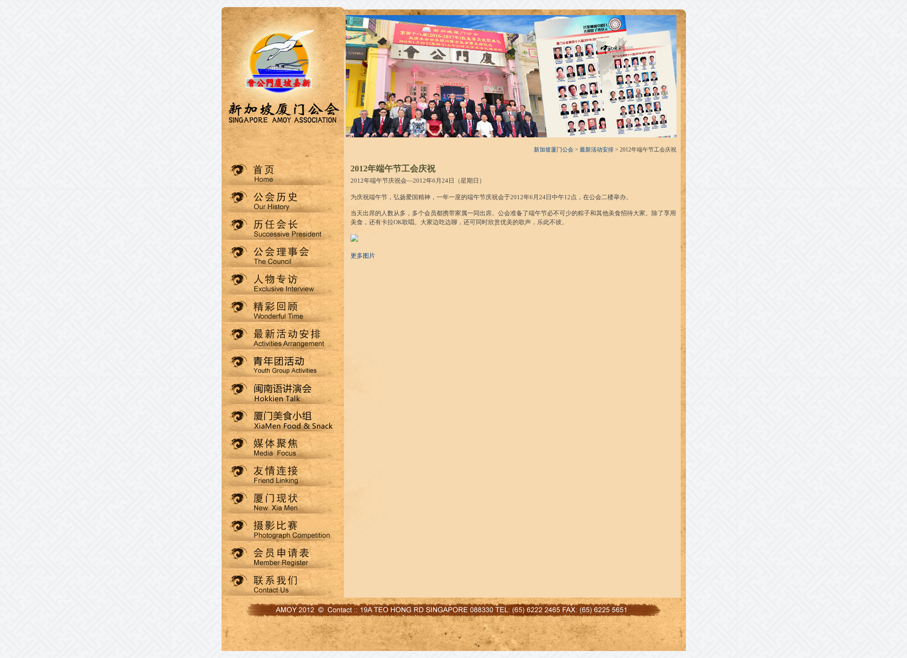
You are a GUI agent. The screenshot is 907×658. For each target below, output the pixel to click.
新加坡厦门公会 (553, 149)
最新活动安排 (597, 149)
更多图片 (363, 255)
